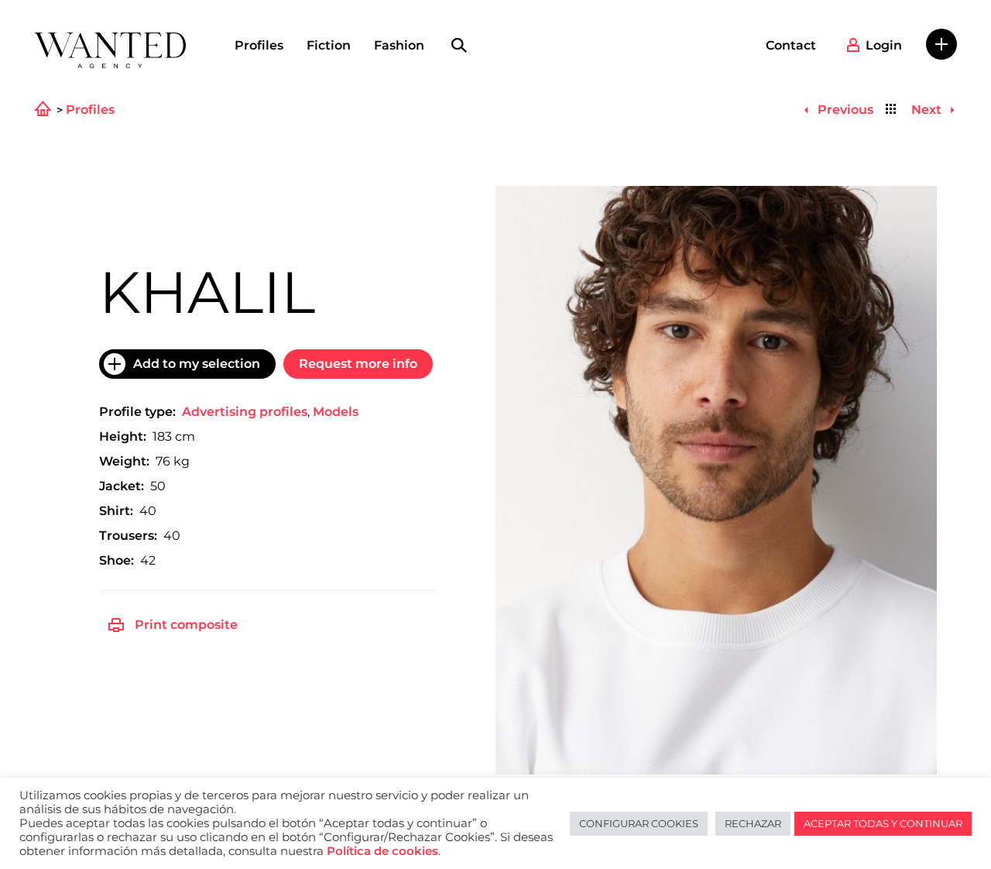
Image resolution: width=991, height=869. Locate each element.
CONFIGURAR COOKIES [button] (638, 823)
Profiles (259, 45)
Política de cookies (382, 851)
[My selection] (941, 44)
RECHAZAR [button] (753, 823)
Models (335, 411)
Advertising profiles (244, 411)
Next (928, 109)
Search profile (459, 45)
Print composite (186, 624)
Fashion (399, 45)
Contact (791, 45)
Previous (843, 109)
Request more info (358, 363)
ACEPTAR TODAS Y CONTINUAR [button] (883, 823)
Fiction (329, 45)
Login (884, 45)
